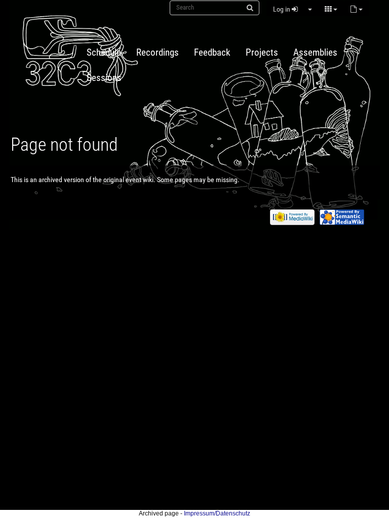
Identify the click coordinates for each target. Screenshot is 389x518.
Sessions (104, 77)
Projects (262, 52)
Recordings (157, 52)
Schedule (104, 52)
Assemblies (315, 52)
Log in (282, 9)
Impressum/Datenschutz (217, 513)
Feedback (212, 52)
